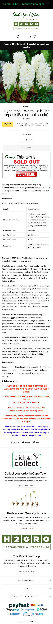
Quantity (26, 134)
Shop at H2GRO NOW (27, 571)
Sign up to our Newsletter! (26, 597)
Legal (26, 589)
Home (25, 106)
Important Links (26, 581)
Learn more (41, 125)
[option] (26, 45)
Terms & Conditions (26, 486)
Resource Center (26, 528)
